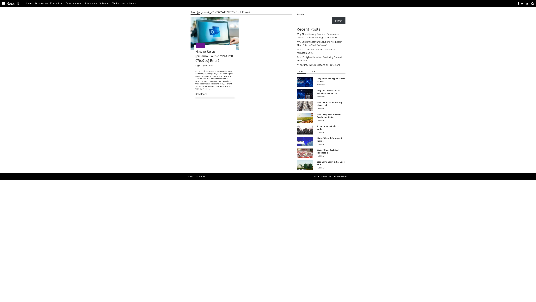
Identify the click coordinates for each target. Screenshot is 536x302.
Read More (201, 93)
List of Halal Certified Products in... (327, 151)
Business (40, 3)
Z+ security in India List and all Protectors (318, 64)
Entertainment (73, 3)
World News (129, 3)
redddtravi (321, 85)
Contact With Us (341, 176)
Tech (115, 3)
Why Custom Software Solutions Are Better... (328, 92)
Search (300, 14)
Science (104, 3)
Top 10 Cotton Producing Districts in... (329, 104)
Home (28, 3)
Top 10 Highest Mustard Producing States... (329, 115)
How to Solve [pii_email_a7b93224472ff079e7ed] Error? (214, 56)
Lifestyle (90, 3)
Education (56, 3)
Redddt (13, 3)
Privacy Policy (326, 176)
